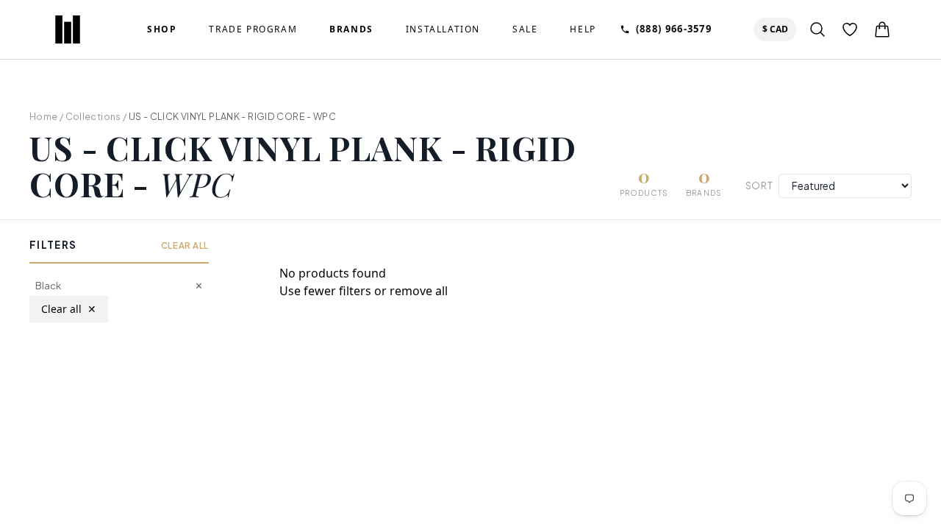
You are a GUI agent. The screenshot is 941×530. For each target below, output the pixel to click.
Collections (93, 116)
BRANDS (351, 29)
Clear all (68, 309)
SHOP (161, 29)
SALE (524, 29)
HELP (582, 29)
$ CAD (778, 28)
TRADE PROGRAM (253, 29)
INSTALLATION (443, 29)
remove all (419, 291)
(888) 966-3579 (674, 28)
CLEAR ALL (185, 245)
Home (43, 116)
